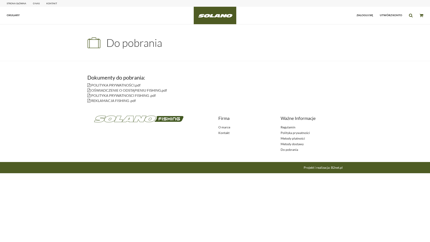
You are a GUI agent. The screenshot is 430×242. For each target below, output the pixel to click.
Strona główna (16, 3)
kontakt (51, 3)
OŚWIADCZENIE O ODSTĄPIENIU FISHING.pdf (128, 90)
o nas (36, 3)
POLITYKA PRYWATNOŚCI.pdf (115, 85)
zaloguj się (365, 15)
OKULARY (13, 15)
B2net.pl (337, 167)
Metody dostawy (292, 144)
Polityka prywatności (295, 133)
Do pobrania (289, 149)
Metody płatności (293, 138)
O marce (224, 127)
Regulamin (288, 127)
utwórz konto (391, 15)
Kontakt (224, 133)
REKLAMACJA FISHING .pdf (113, 100)
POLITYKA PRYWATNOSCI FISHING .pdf (123, 95)
